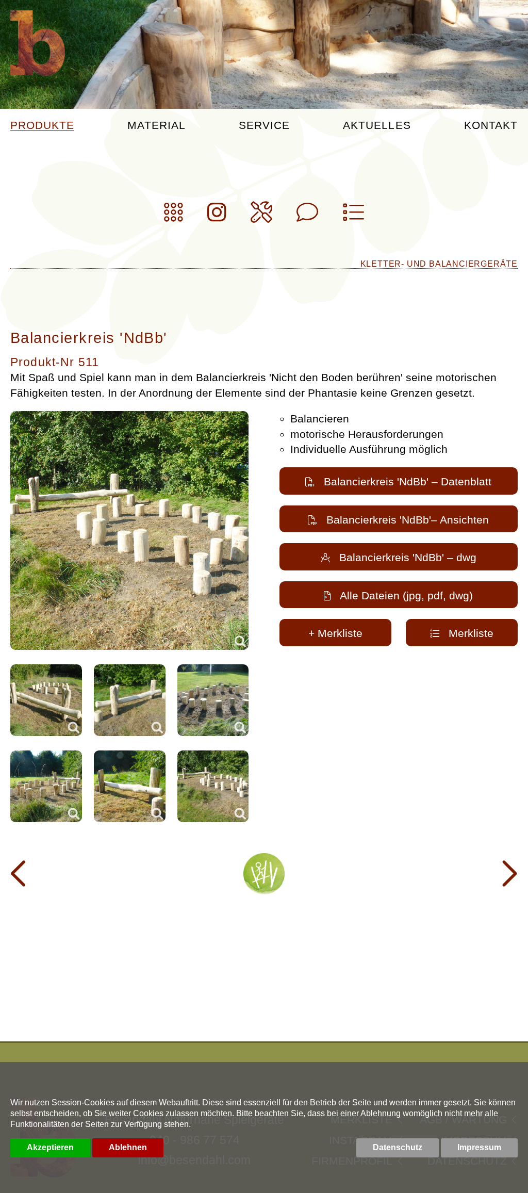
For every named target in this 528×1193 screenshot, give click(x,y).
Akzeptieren (50, 1147)
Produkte (42, 125)
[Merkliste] (353, 216)
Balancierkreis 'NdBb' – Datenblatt (407, 481)
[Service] (261, 216)
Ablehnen (128, 1147)
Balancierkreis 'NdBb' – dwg (407, 557)
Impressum (479, 1147)
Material (156, 125)
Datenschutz (397, 1147)
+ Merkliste (335, 633)
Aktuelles (376, 125)
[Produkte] (173, 216)
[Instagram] (216, 216)
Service (264, 125)
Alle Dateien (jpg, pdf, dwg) (406, 595)
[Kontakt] (307, 216)
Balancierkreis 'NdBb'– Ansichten (407, 520)
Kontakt (491, 125)
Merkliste (471, 633)
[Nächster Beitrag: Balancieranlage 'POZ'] (508, 873)
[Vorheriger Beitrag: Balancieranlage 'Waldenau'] (20, 873)
